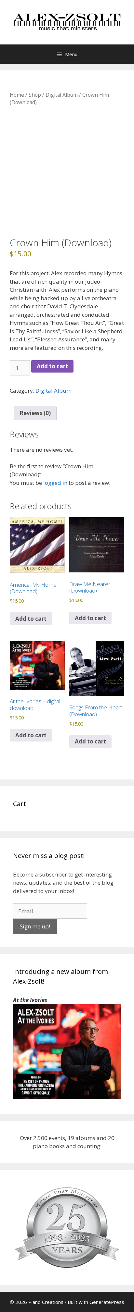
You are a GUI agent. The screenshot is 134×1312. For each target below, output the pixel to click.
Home (17, 94)
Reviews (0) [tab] (35, 413)
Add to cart (52, 366)
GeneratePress (106, 1302)
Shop (35, 94)
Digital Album (62, 94)
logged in (55, 482)
